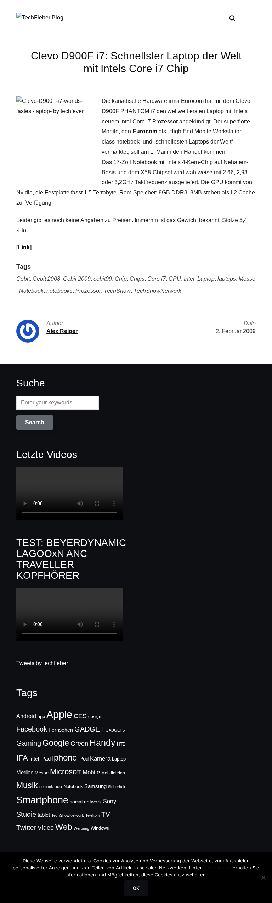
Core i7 (156, 279)
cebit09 (103, 279)
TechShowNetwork (157, 291)
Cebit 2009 (77, 279)
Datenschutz (217, 867)
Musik (27, 785)
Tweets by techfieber (42, 663)
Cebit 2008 (46, 279)
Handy (102, 742)
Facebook (31, 729)
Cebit (23, 279)
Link (24, 247)
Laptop (206, 279)
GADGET (89, 729)
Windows (100, 828)
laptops (226, 279)
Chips (137, 279)
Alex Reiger (62, 331)
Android (26, 716)
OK (136, 888)
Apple (59, 714)
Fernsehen (61, 730)
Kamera (100, 758)
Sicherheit (116, 787)
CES (80, 716)
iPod (83, 759)
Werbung (81, 828)
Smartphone (42, 800)
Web (63, 827)
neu (58, 786)
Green (79, 743)
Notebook (31, 291)
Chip (121, 279)
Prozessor (88, 291)
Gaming (28, 743)
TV (105, 814)
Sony (109, 801)
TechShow (117, 291)
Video (46, 827)
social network (86, 801)
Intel (189, 279)
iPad (45, 759)
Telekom (92, 815)
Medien (24, 772)
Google (55, 742)
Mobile (91, 772)
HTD (121, 744)
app (41, 716)
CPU (175, 279)
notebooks (59, 291)
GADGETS (115, 730)
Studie (26, 814)
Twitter (26, 827)
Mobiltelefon (113, 772)
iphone (64, 757)
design (94, 717)
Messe (247, 279)
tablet (44, 815)
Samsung (95, 786)
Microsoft (65, 771)
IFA (22, 757)
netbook (46, 787)
